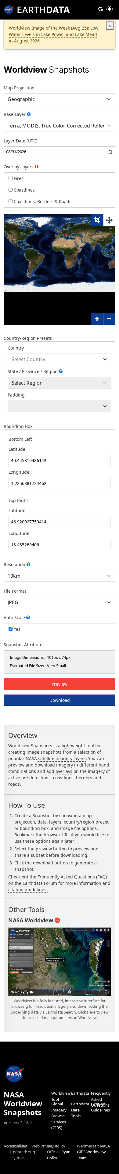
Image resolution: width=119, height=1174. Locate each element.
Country (16, 348)
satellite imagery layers (62, 758)
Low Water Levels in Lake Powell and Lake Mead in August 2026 (53, 34)
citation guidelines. (28, 889)
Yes (16, 629)
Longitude (19, 472)
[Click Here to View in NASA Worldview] (59, 963)
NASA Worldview (30, 920)
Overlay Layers (19, 167)
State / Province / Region (33, 371)
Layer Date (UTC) (20, 141)
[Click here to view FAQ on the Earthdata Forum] (29, 114)
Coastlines (24, 190)
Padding (16, 395)
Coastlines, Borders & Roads (42, 201)
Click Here (87, 1012)
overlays (64, 771)
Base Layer (15, 114)
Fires (18, 178)
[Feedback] (100, 9)
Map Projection (19, 88)
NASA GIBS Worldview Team (93, 1152)
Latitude (17, 449)
